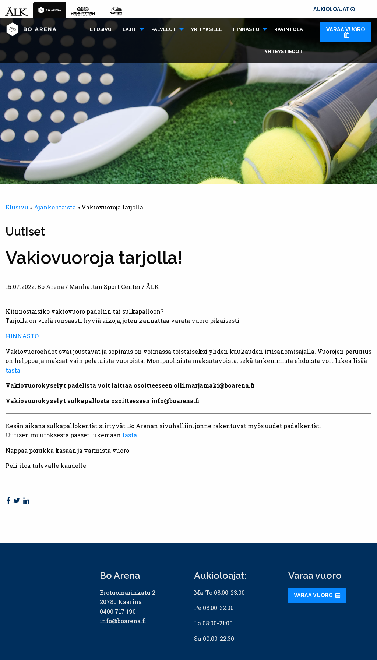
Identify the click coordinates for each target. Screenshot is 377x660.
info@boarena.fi (123, 621)
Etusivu (101, 29)
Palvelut (163, 29)
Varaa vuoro (345, 29)
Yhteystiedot (284, 51)
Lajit (130, 29)
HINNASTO (22, 336)
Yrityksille (206, 29)
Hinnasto (246, 29)
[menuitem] (100, 29)
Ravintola (288, 29)
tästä (13, 370)
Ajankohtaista (55, 207)
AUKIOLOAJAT (331, 9)
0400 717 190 (118, 611)
